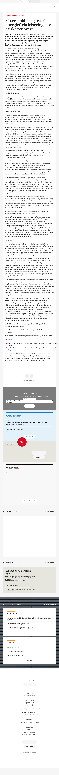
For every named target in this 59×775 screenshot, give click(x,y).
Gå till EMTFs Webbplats (49, 604)
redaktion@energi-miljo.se (29, 734)
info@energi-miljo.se (29, 704)
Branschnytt (15, 10)
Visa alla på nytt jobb (29, 501)
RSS (34, 684)
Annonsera (19, 680)
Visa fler (29, 633)
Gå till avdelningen (50, 511)
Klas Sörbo (29, 729)
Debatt (9, 10)
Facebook (25, 684)
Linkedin (30, 684)
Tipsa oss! (34, 680)
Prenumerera (39, 457)
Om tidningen (27, 680)
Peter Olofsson (29, 724)
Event (29, 10)
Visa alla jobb (29, 436)
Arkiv (33, 10)
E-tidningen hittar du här (37, 360)
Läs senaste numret (39, 452)
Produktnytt (23, 10)
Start (4, 10)
